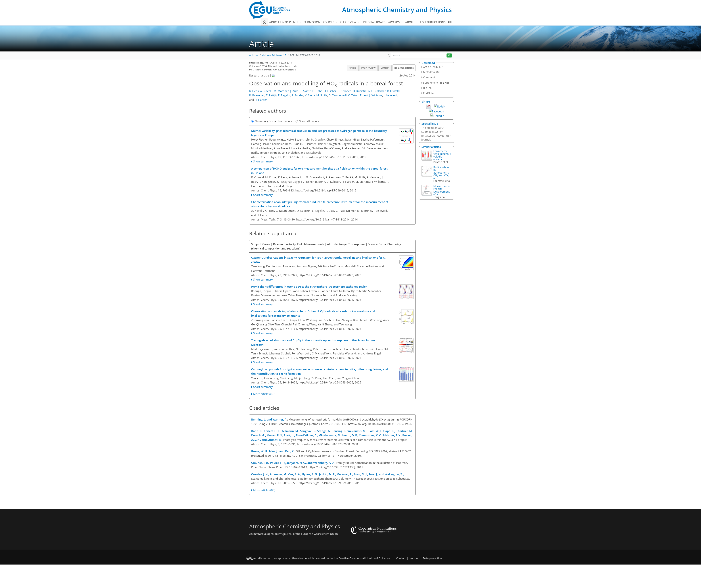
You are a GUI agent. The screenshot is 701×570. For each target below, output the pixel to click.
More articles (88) (264, 490)
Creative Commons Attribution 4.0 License (364, 558)
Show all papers (309, 121)
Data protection (432, 558)
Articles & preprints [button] (284, 22)
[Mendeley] (428, 106)
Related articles (404, 68)
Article (353, 68)
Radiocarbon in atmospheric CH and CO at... (441, 172)
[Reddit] (439, 106)
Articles (253, 55)
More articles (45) (264, 394)
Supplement (430, 82)
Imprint (414, 558)
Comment (429, 77)
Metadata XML (432, 72)
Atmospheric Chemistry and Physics (397, 9)
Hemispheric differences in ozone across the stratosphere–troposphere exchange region (309, 286)
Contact (400, 558)
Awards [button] (394, 22)
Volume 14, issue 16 (274, 55)
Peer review (368, 68)
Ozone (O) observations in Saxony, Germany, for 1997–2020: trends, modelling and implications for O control (318, 260)
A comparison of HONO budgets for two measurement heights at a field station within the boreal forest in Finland (319, 171)
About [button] (410, 22)
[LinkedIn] (437, 115)
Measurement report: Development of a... (442, 190)
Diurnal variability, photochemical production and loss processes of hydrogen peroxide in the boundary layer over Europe (319, 133)
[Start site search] (449, 55)
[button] (389, 55)
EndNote (428, 93)
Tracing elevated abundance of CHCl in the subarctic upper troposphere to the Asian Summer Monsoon (314, 342)
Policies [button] (329, 22)
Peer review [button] (348, 22)
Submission (312, 22)
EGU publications (432, 22)
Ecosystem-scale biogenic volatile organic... (442, 155)
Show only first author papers (273, 121)
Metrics (385, 68)
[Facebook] (436, 111)
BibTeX (427, 88)
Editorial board (374, 22)
